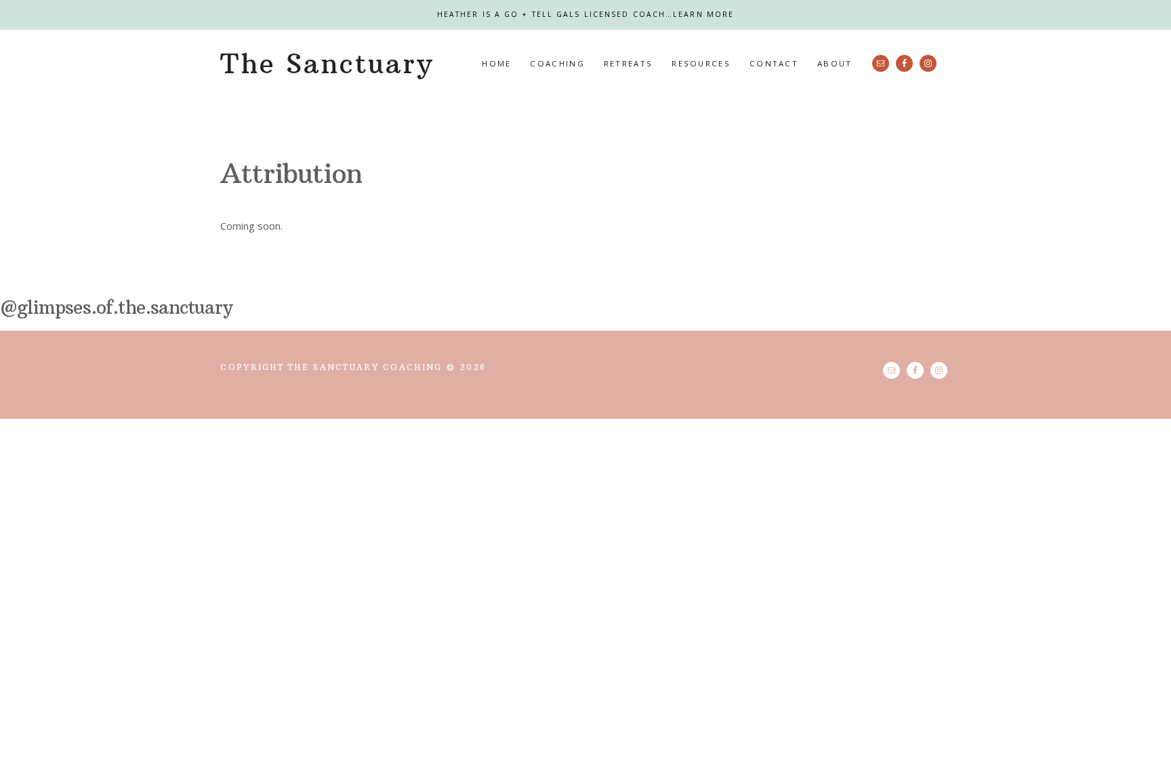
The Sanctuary (327, 64)
